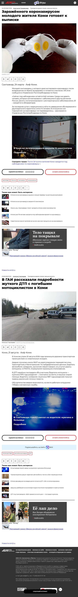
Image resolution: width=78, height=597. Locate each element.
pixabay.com (6, 74)
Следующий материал (40, 591)
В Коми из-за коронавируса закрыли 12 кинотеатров (43, 148)
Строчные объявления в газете (37, 552)
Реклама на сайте (38, 550)
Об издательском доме (23, 550)
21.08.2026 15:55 (6, 276)
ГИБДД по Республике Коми (25, 342)
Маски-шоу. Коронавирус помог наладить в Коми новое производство (33, 208)
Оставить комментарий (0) (60, 172)
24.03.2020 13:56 (7, 8)
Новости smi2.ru (8, 270)
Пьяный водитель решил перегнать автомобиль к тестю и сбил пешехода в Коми (36, 474)
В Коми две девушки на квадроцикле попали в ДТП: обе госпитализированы (35, 481)
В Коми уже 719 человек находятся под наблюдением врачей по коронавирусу (35, 214)
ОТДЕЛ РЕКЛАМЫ (21, 552)
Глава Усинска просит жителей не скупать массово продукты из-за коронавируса (36, 221)
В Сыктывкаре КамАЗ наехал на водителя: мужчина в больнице (43, 418)
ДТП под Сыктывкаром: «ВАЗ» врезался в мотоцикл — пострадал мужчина (34, 494)
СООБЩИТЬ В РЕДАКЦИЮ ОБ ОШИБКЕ (60, 552)
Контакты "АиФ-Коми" (65, 550)
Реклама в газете (51, 550)
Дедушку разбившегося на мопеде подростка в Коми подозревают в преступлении (37, 487)
